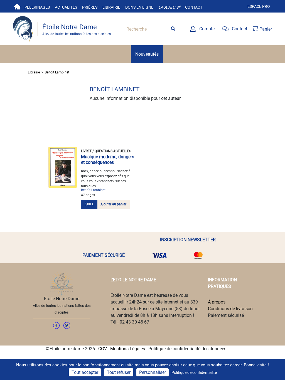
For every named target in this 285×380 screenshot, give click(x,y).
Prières (89, 7)
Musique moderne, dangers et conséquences (107, 159)
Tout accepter (85, 372)
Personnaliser (152, 372)
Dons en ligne (139, 7)
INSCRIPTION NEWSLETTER (188, 239)
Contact (193, 7)
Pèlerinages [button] (37, 7)
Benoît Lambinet (57, 72)
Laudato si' (169, 7)
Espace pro (258, 6)
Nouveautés (147, 54)
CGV (102, 348)
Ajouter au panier (113, 204)
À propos (216, 302)
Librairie (111, 7)
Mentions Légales (127, 348)
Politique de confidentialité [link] (194, 372)
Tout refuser (119, 372)
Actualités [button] (66, 7)
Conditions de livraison (230, 308)
